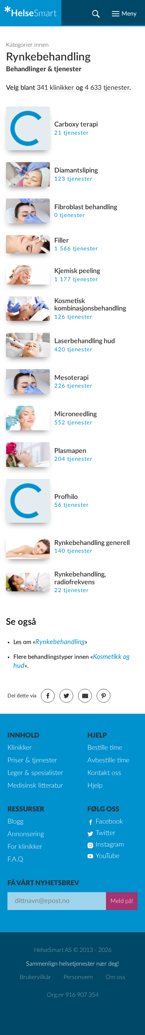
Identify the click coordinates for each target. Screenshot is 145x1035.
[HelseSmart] (30, 12)
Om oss (115, 977)
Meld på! (121, 901)
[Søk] (96, 14)
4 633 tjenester (107, 88)
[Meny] (124, 14)
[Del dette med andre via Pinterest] (103, 696)
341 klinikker (55, 88)
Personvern (78, 977)
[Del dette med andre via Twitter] (66, 696)
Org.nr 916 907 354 (73, 995)
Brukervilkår (35, 977)
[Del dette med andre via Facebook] (48, 696)
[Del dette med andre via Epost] (85, 696)
